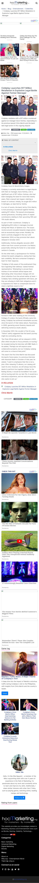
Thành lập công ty (7, 861)
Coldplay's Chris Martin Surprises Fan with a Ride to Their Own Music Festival (28, 715)
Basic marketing (7, 842)
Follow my (19, 798)
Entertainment (18, 9)
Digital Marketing (7, 846)
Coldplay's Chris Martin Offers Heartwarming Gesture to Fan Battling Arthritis (10, 716)
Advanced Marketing (8, 844)
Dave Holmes (31, 129)
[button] (35, 142)
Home (3, 9)
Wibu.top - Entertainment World (12, 859)
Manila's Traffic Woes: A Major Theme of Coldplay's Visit (18, 677)
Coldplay (23, 129)
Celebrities (29, 9)
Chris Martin (13, 150)
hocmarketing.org (20, 879)
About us (4, 856)
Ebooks (4, 849)
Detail (5, 693)
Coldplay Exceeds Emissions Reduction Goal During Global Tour (10, 739)
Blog (9, 9)
